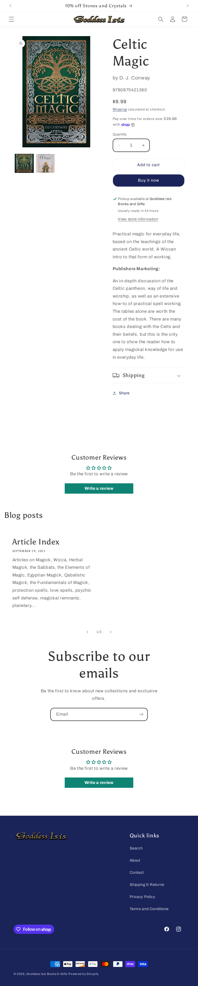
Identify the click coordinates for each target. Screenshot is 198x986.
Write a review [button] (99, 488)
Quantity (120, 134)
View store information (138, 219)
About (135, 860)
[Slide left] (87, 632)
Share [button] (124, 393)
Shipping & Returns (147, 885)
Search (136, 848)
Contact (137, 872)
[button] (11, 19)
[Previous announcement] (10, 5)
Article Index (35, 542)
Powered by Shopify (83, 973)
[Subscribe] (141, 714)
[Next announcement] (187, 5)
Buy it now (148, 180)
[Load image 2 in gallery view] (45, 163)
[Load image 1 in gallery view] (24, 163)
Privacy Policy (142, 897)
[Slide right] (110, 632)
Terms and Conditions (149, 909)
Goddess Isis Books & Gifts (46, 973)
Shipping (120, 109)
